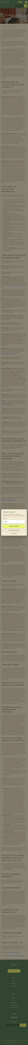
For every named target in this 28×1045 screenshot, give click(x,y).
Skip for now (14, 533)
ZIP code (5, 518)
